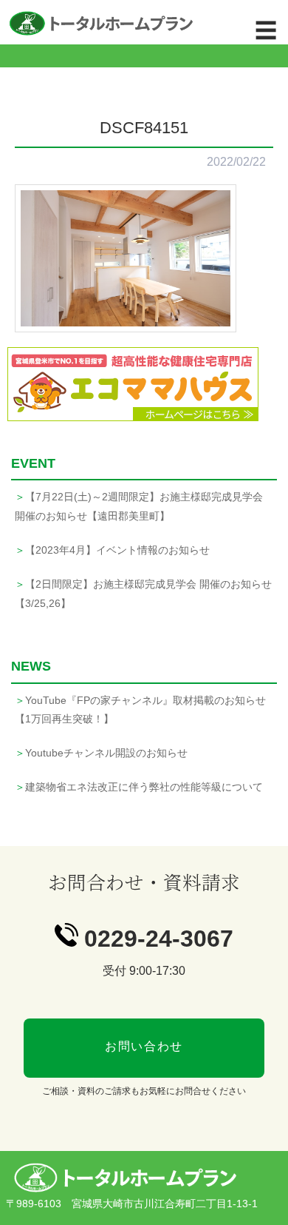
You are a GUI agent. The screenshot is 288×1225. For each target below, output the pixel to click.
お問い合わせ (144, 1046)
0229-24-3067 (158, 938)
